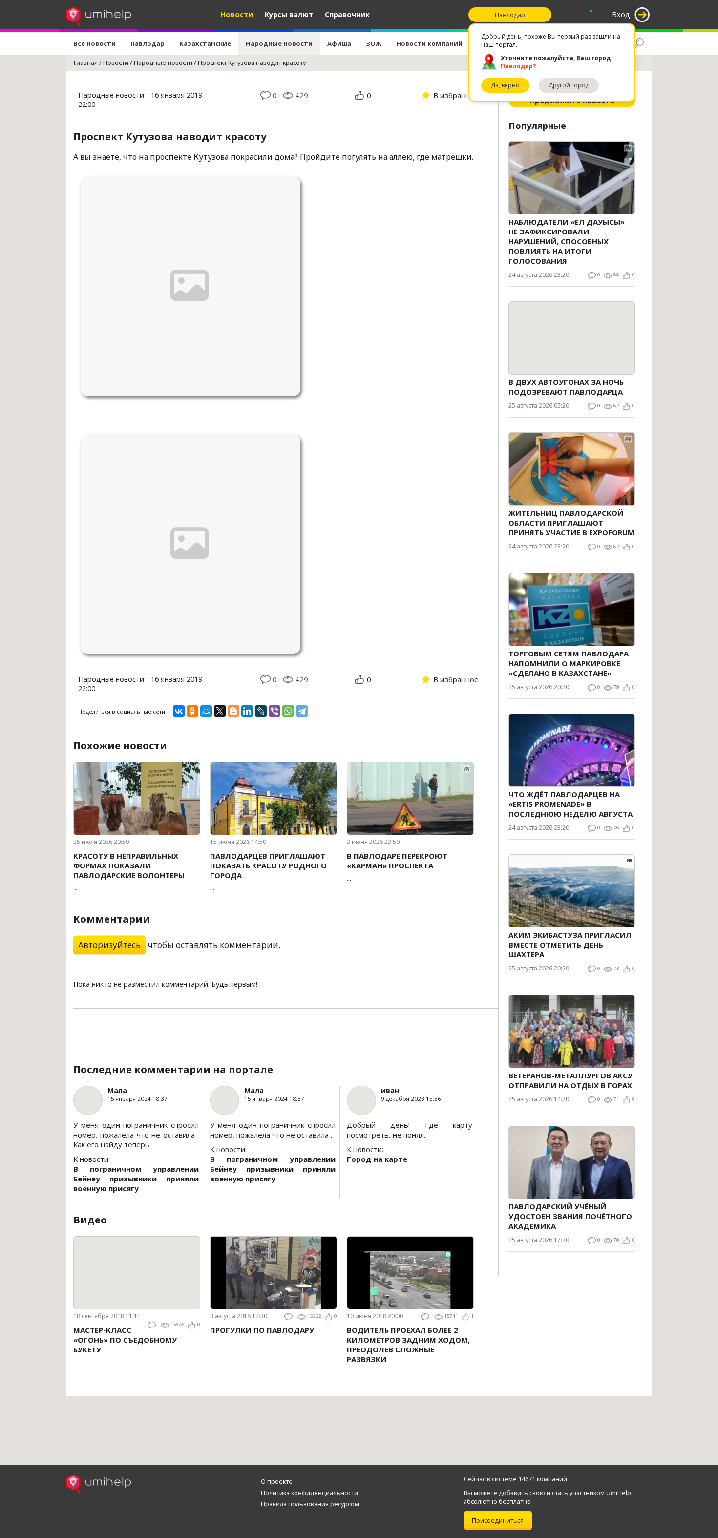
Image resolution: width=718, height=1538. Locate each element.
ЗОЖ (373, 43)
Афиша (339, 43)
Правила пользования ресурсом (310, 1503)
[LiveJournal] (261, 711)
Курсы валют (289, 14)
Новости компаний (429, 43)
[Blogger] (233, 711)
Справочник (347, 14)
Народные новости (279, 43)
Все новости (94, 43)
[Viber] (274, 711)
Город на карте (377, 1159)
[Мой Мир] (206, 711)
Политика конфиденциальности (309, 1492)
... (129, 871)
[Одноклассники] (192, 711)
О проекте (277, 1481)
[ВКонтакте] (179, 711)
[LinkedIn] (247, 711)
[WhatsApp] (288, 711)
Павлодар (147, 43)
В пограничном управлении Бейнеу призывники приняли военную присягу (136, 1178)
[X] (220, 711)
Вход (621, 14)
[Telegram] (302, 711)
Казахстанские (205, 43)
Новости (236, 14)
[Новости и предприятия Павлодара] (98, 14)
